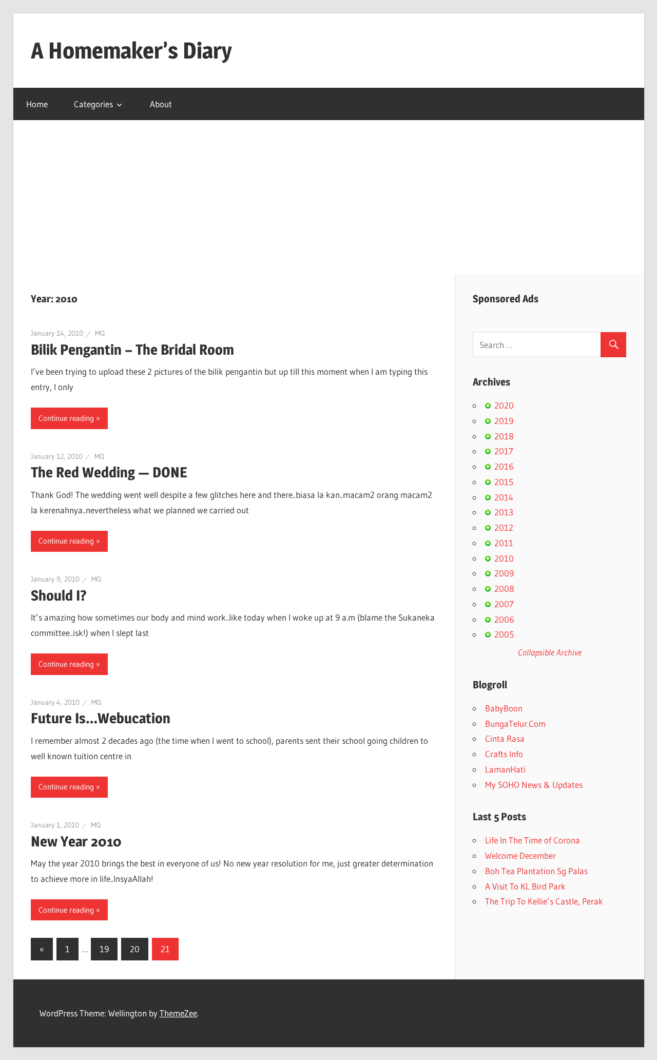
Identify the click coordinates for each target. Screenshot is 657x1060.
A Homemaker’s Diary (131, 50)
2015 (503, 481)
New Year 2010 (76, 841)
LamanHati (505, 769)
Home (37, 104)
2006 (504, 619)
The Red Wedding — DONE (109, 472)
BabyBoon (504, 708)
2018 (504, 436)
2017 (503, 451)
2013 (503, 512)
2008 (504, 588)
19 (104, 948)
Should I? (59, 595)
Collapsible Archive (550, 652)
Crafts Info (504, 753)
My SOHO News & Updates (534, 784)
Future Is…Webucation (100, 718)
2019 (503, 420)
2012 (503, 527)
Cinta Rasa (505, 738)
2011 (503, 542)
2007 (504, 604)
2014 (503, 497)
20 (135, 948)
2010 (504, 558)
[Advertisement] (328, 197)
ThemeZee (178, 1013)
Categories (93, 104)
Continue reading (66, 418)
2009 (504, 573)
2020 (504, 405)
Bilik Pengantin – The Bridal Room (132, 349)
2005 (504, 634)
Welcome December (520, 855)
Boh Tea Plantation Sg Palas (536, 870)
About (161, 104)
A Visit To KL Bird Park (525, 886)
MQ (100, 333)
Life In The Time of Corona (532, 840)
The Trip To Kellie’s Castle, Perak (544, 901)
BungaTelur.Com (515, 723)
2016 (504, 466)
